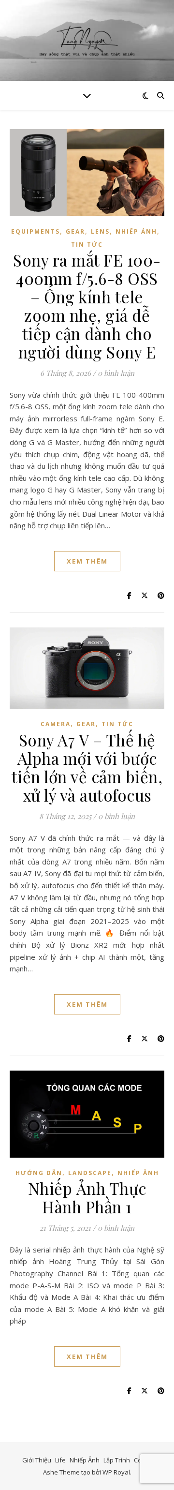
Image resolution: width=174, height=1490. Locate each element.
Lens (100, 231)
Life (60, 1460)
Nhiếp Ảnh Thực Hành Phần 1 (87, 1197)
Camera (56, 724)
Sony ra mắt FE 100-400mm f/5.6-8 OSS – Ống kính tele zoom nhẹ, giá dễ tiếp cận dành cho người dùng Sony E (87, 305)
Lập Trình (116, 1460)
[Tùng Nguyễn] (87, 40)
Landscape (90, 1173)
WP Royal (116, 1472)
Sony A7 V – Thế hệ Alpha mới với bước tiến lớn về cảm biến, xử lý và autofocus (87, 767)
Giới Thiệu (36, 1460)
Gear (75, 231)
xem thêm (87, 561)
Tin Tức (87, 244)
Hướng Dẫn (38, 1173)
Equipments (35, 231)
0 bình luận (116, 373)
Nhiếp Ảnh (136, 231)
